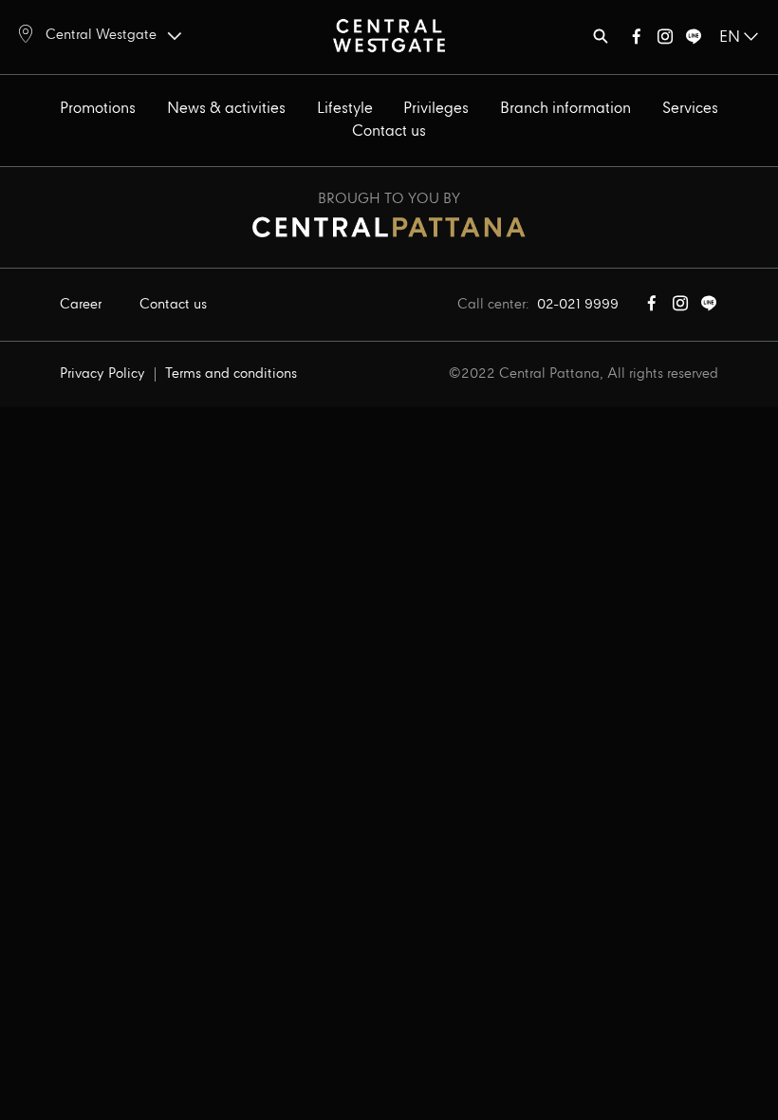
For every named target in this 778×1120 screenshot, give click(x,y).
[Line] (693, 40)
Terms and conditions (231, 374)
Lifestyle (345, 109)
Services (690, 109)
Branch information (565, 109)
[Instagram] (665, 40)
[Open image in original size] (389, 35)
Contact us (389, 131)
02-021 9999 (578, 304)
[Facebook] (636, 40)
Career (81, 304)
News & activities (226, 109)
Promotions (98, 109)
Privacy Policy (102, 374)
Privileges (436, 109)
